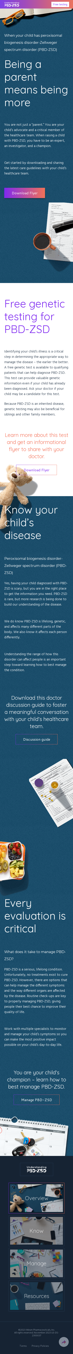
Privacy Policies (40, 1346)
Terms (23, 1346)
